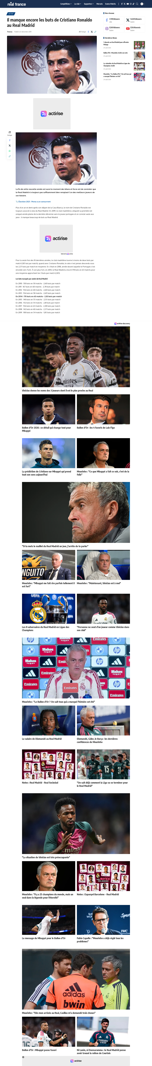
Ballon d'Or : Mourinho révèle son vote (115, 53)
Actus (11, 14)
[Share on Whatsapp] (9, 151)
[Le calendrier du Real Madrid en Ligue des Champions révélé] (139, 66)
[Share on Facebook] (88, 32)
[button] (118, 4)
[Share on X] (91, 32)
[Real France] (21, 4)
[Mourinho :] (139, 77)
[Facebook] (122, 4)
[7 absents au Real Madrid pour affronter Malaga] (139, 45)
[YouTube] (127, 4)
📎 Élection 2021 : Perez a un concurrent (33, 201)
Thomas (9, 32)
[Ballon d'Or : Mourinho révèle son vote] (139, 56)
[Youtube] (135, 29)
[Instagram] (130, 4)
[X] (124, 4)
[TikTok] (133, 4)
